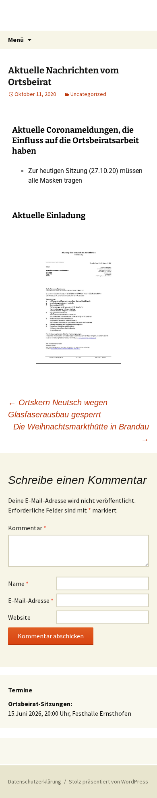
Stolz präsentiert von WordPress (108, 781)
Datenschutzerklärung (34, 781)
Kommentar (27, 528)
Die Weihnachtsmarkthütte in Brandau (81, 432)
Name (18, 583)
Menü (16, 39)
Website (19, 617)
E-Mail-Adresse (31, 600)
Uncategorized (88, 94)
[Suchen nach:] (142, 40)
